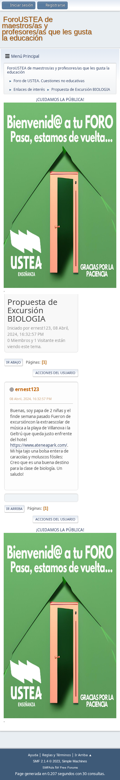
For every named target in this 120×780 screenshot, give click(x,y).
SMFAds (48, 767)
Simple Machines (74, 761)
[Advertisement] (97, 389)
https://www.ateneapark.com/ (38, 445)
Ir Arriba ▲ (83, 755)
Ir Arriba (14, 508)
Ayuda (33, 755)
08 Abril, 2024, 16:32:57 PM (31, 398)
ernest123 (27, 389)
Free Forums (69, 767)
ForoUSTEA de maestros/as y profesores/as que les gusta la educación (47, 28)
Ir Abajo (13, 362)
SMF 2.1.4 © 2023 (46, 761)
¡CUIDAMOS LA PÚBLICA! (60, 99)
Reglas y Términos (56, 755)
